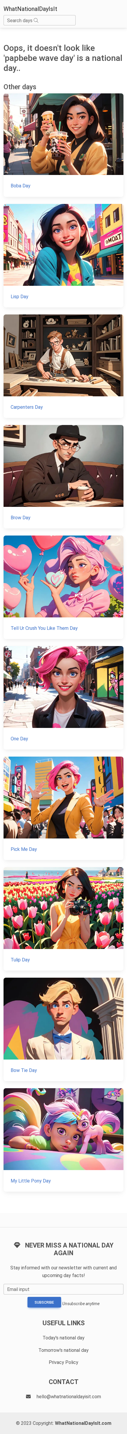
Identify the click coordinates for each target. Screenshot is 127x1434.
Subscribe (44, 1302)
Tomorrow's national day (63, 1350)
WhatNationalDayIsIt (30, 8)
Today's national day (63, 1338)
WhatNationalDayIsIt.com (83, 1423)
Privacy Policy (63, 1362)
